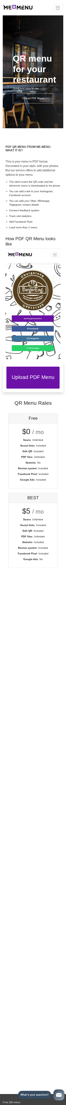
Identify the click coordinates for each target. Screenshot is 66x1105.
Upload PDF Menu (33, 98)
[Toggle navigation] (58, 7)
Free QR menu (11, 1102)
